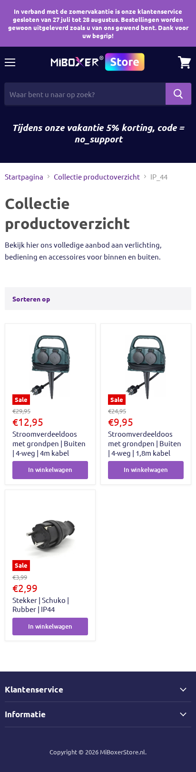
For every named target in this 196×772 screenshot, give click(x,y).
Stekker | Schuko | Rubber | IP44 (40, 604)
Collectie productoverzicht (97, 176)
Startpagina (24, 176)
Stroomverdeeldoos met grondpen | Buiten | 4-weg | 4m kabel (49, 443)
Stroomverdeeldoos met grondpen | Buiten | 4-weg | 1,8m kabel (144, 443)
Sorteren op (31, 298)
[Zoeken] (178, 94)
